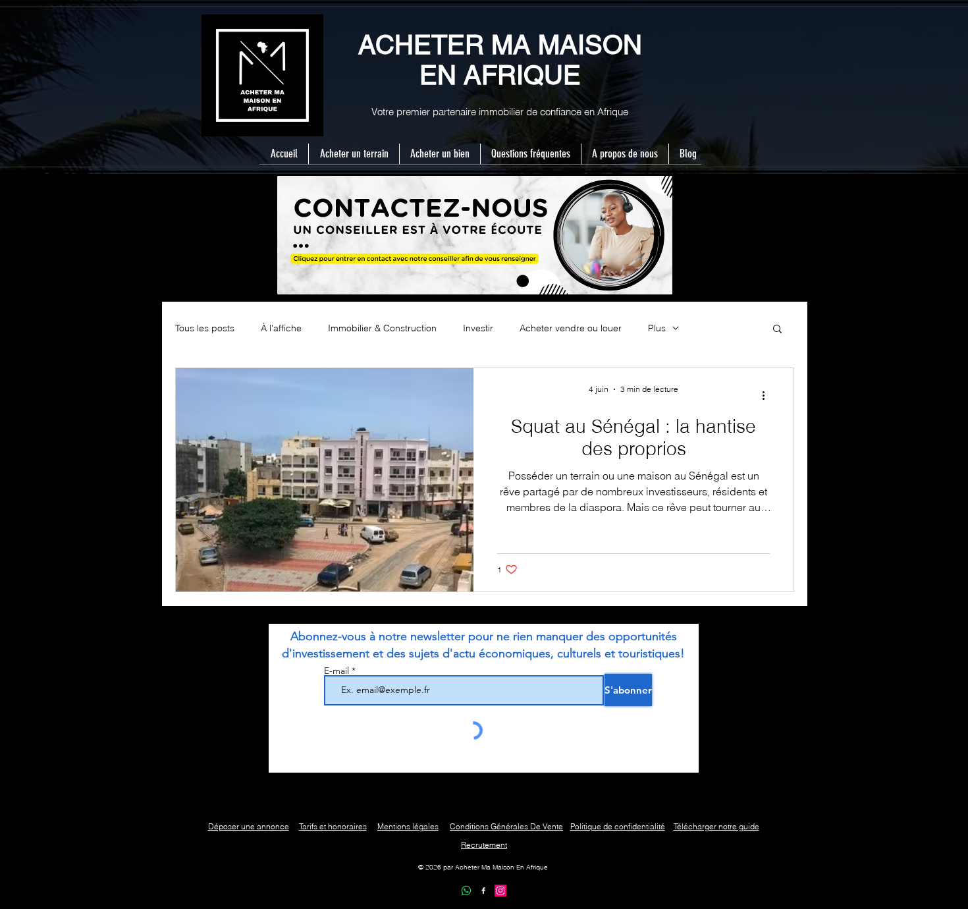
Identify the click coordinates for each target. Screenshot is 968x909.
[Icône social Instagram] (500, 890)
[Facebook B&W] (483, 890)
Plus (657, 328)
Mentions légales (408, 826)
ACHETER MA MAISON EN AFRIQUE (500, 60)
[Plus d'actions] (768, 395)
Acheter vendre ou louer (571, 328)
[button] (777, 330)
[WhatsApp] (466, 890)
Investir (478, 328)
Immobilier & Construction (382, 328)
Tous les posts (204, 328)
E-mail (338, 670)
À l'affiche (281, 328)
